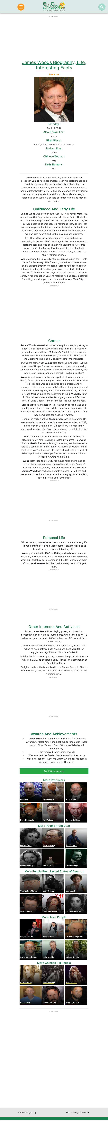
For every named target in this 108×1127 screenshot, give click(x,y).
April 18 (51, 128)
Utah (43, 144)
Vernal (36, 144)
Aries (54, 152)
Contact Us (84, 1113)
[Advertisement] (54, 1081)
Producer (54, 74)
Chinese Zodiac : (54, 156)
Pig (54, 160)
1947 (58, 128)
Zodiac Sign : (54, 148)
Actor (54, 136)
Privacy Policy (72, 1113)
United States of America (61, 144)
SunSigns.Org (30, 1113)
